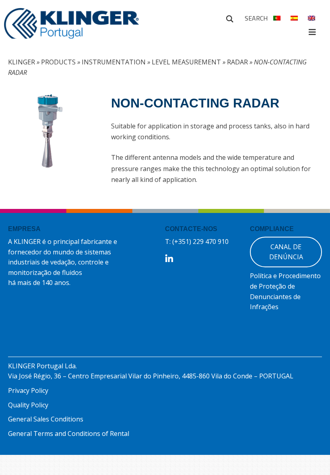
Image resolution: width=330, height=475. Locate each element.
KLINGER (21, 62)
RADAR (237, 62)
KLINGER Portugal (71, 27)
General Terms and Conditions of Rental (68, 433)
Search (230, 18)
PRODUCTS (58, 62)
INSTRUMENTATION (114, 62)
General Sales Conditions (45, 419)
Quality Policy (28, 405)
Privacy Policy (28, 390)
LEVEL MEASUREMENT (186, 62)
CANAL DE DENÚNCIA (286, 252)
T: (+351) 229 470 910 (197, 241)
